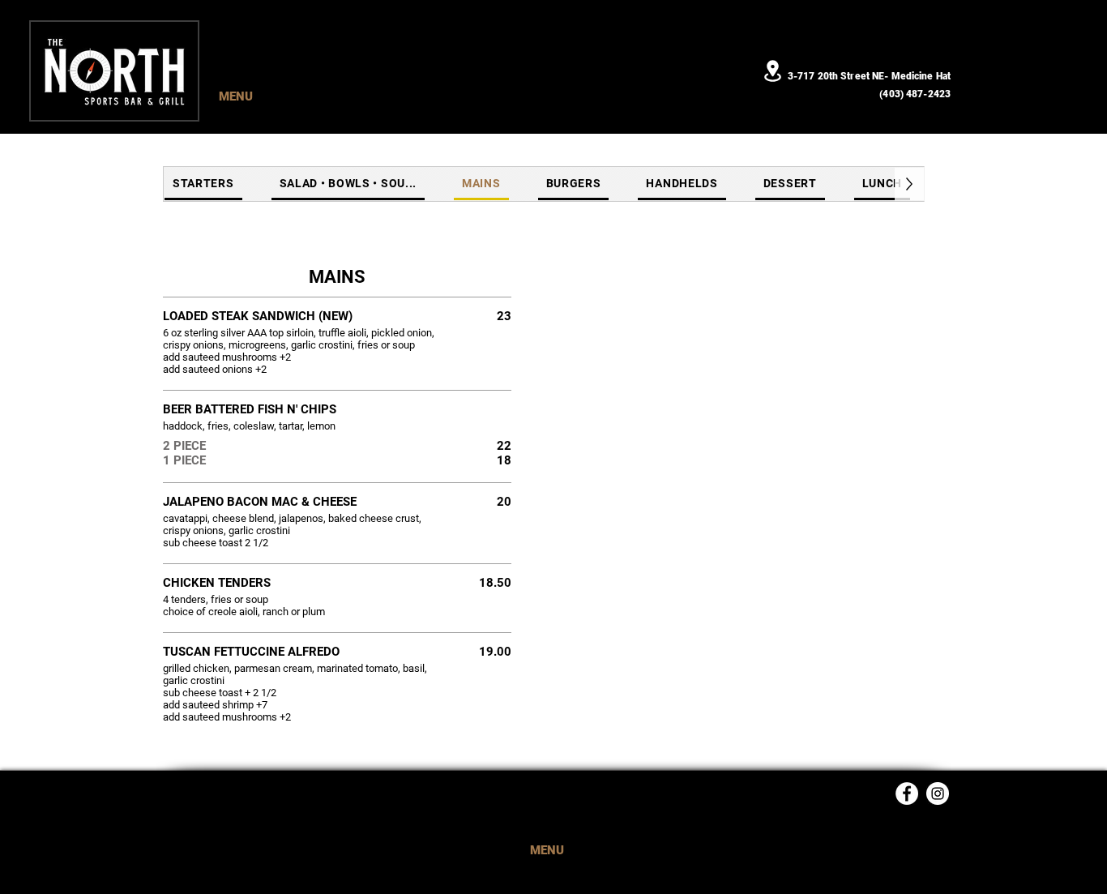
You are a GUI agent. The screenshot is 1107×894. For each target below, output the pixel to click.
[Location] (772, 70)
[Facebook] (906, 793)
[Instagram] (937, 793)
